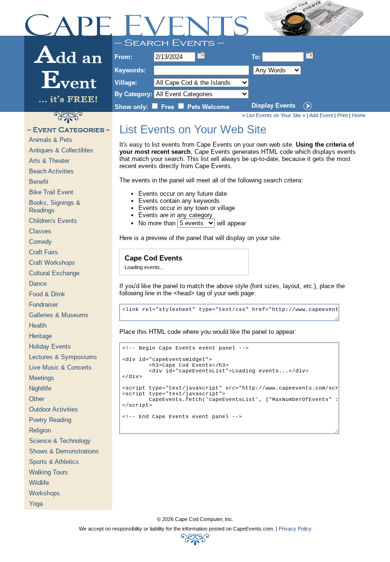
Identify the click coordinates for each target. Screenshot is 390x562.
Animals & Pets (50, 139)
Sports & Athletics (54, 461)
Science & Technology (60, 440)
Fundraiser (43, 304)
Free (167, 106)
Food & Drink (47, 294)
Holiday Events (50, 346)
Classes (40, 231)
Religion (40, 430)
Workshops (44, 493)
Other (36, 398)
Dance (38, 283)
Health (38, 325)
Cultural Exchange (54, 273)
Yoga (36, 503)
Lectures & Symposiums (63, 357)
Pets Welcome (208, 106)
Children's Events (53, 220)
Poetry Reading (50, 419)
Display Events (273, 105)
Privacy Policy (295, 529)
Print (342, 115)
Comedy (40, 241)
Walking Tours (48, 472)
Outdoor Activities (53, 409)
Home (359, 115)
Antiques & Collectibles (61, 150)
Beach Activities (51, 171)
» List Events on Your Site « (273, 115)
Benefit (39, 181)
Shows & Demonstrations (64, 451)
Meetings (41, 377)
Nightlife (40, 388)
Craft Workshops (52, 262)
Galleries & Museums (58, 315)
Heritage (40, 336)
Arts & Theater (49, 160)
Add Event (321, 115)
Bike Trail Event (51, 192)
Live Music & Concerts (60, 367)
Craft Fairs (43, 252)
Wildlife (39, 482)
